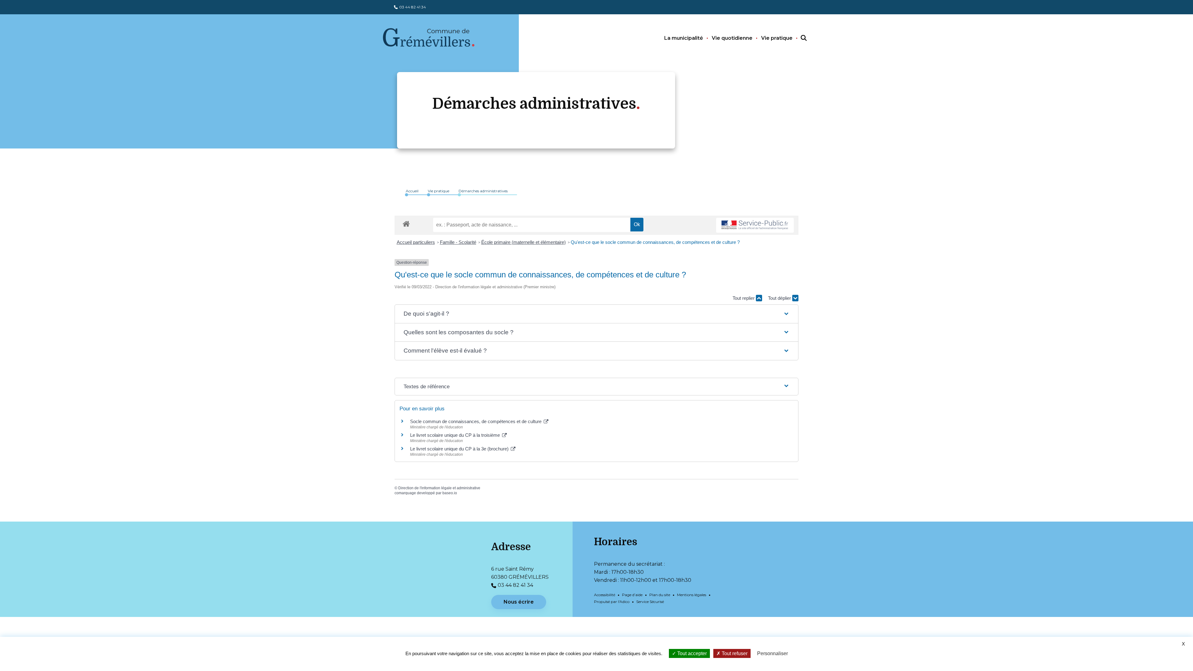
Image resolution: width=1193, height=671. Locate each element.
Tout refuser (733, 653)
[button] (596, 314)
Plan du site (659, 594)
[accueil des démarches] (406, 223)
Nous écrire (519, 602)
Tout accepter (691, 653)
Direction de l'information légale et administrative (439, 488)
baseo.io (449, 493)
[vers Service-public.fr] (755, 225)
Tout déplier (780, 298)
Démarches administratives (483, 191)
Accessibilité (604, 594)
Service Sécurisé (650, 601)
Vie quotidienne (732, 38)
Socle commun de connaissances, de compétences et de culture (476, 421)
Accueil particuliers (416, 242)
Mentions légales (691, 594)
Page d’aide (632, 594)
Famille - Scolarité (458, 242)
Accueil (412, 191)
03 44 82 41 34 (412, 7)
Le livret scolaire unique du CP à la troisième (455, 435)
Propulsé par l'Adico (611, 601)
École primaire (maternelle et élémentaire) (523, 242)
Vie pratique (777, 38)
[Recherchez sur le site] (798, 38)
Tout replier (744, 298)
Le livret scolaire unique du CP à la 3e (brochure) (460, 448)
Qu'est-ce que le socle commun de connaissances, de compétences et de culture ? (655, 242)
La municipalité (683, 38)
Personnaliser (772, 653)
